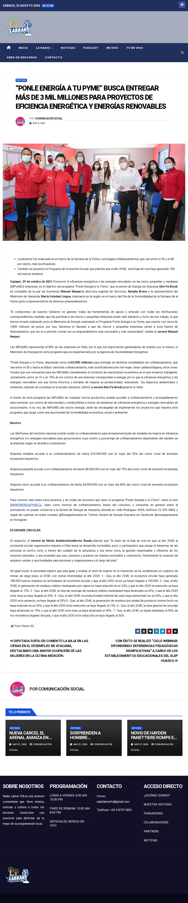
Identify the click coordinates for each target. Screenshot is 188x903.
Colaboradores (156, 822)
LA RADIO (43, 48)
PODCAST (90, 48)
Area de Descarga (22, 57)
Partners (151, 831)
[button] (182, 52)
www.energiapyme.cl (26, 505)
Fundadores (153, 813)
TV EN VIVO (134, 48)
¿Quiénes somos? (157, 795)
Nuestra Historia (157, 804)
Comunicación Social (48, 118)
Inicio (23, 48)
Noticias (68, 48)
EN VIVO (112, 48)
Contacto (53, 57)
